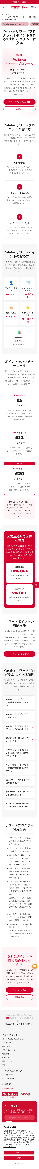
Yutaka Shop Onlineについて (15, 24)
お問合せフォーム (8, 1089)
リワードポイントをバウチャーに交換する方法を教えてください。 (17, 768)
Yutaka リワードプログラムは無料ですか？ (17, 715)
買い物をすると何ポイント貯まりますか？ (17, 739)
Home (4, 14)
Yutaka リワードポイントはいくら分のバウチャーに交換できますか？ (17, 753)
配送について (7, 1057)
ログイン (19, 109)
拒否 (19, 1158)
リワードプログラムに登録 (19, 102)
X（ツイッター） (8, 1078)
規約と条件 (6, 1046)
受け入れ (18, 1152)
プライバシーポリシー (10, 1050)
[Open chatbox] (34, 966)
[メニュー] (3, 7)
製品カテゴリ (7, 1061)
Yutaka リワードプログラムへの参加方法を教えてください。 (17, 702)
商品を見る (19, 997)
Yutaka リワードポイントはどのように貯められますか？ (17, 727)
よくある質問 (7, 1043)
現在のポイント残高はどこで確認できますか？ (17, 781)
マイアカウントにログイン (19, 654)
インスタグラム (8, 1075)
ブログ (4, 1065)
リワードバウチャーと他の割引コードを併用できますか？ (17, 805)
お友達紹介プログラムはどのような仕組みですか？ (17, 793)
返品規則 (5, 1054)
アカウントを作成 (19, 990)
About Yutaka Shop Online (13, 1039)
